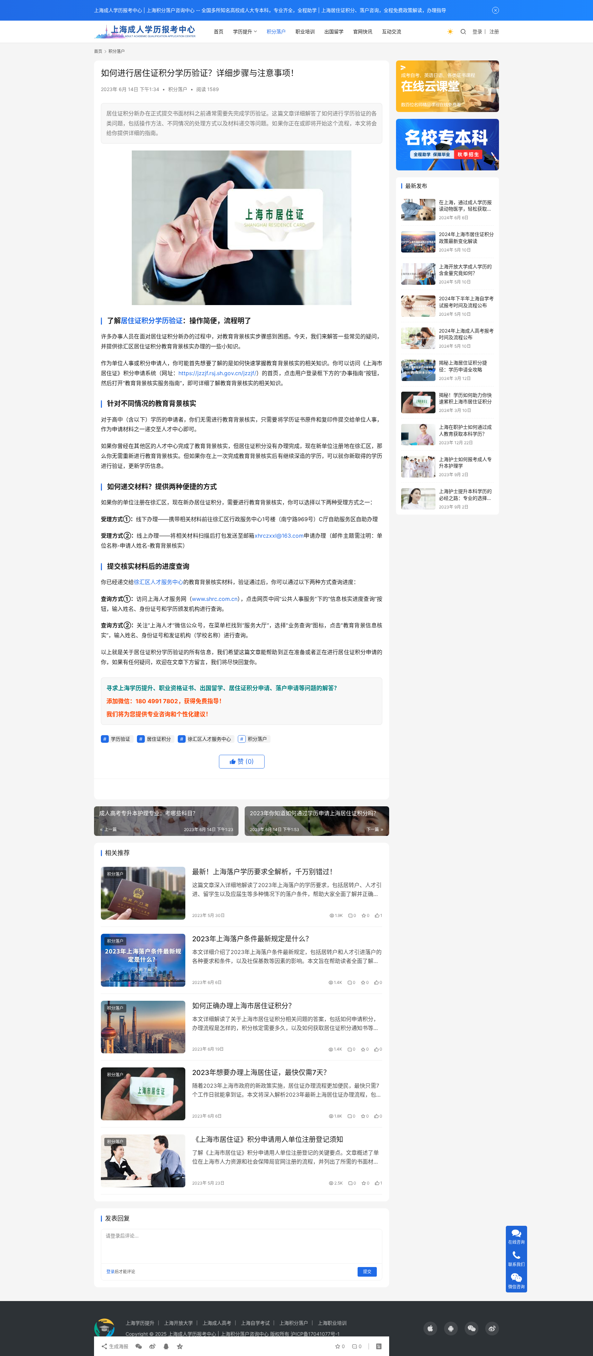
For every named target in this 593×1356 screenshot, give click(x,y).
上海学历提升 (140, 1323)
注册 (494, 31)
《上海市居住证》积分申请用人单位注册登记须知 (267, 1139)
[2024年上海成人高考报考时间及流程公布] (418, 338)
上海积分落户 (293, 1323)
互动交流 (391, 31)
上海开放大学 (178, 1323)
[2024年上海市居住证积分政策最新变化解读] (418, 242)
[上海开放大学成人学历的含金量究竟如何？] (418, 274)
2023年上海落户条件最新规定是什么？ (252, 939)
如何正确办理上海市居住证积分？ (243, 1006)
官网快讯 (362, 31)
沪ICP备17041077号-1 (315, 1334)
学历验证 (169, 321)
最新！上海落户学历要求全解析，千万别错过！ (264, 872)
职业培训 (305, 31)
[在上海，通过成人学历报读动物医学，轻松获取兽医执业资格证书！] (418, 210)
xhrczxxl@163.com (279, 535)
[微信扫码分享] (138, 1346)
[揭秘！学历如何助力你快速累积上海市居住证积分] (418, 402)
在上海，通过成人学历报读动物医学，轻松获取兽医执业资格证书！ (465, 208)
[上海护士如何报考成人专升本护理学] (418, 467)
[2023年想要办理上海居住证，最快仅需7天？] (143, 1093)
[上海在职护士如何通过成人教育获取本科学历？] (418, 435)
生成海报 (118, 1346)
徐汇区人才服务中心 (158, 582)
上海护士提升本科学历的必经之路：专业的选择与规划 (465, 498)
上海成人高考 (216, 1323)
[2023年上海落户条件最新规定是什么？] (143, 960)
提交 (367, 1271)
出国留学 (334, 31)
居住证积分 (138, 321)
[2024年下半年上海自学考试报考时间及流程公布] (418, 306)
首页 (218, 31)
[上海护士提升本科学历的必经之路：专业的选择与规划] (418, 499)
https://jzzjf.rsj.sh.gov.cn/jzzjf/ (217, 373)
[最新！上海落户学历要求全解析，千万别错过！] (143, 893)
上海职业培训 (332, 1323)
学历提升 (242, 31)
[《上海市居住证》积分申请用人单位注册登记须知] (143, 1160)
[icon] (430, 1328)
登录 (477, 31)
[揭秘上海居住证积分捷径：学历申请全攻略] (418, 370)
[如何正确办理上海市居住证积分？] (143, 1027)
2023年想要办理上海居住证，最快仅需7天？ (261, 1072)
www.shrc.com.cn (214, 598)
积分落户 (276, 31)
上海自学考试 (255, 1323)
